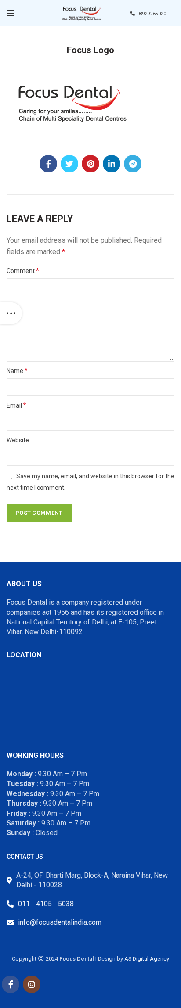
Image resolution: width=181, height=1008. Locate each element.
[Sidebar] (11, 313)
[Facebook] (48, 163)
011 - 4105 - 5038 (46, 904)
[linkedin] (111, 163)
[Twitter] (69, 163)
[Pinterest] (90, 163)
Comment (23, 270)
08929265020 (151, 13)
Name (17, 370)
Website (18, 440)
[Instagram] (31, 984)
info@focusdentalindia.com (59, 922)
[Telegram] (132, 163)
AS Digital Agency (146, 958)
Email (16, 405)
